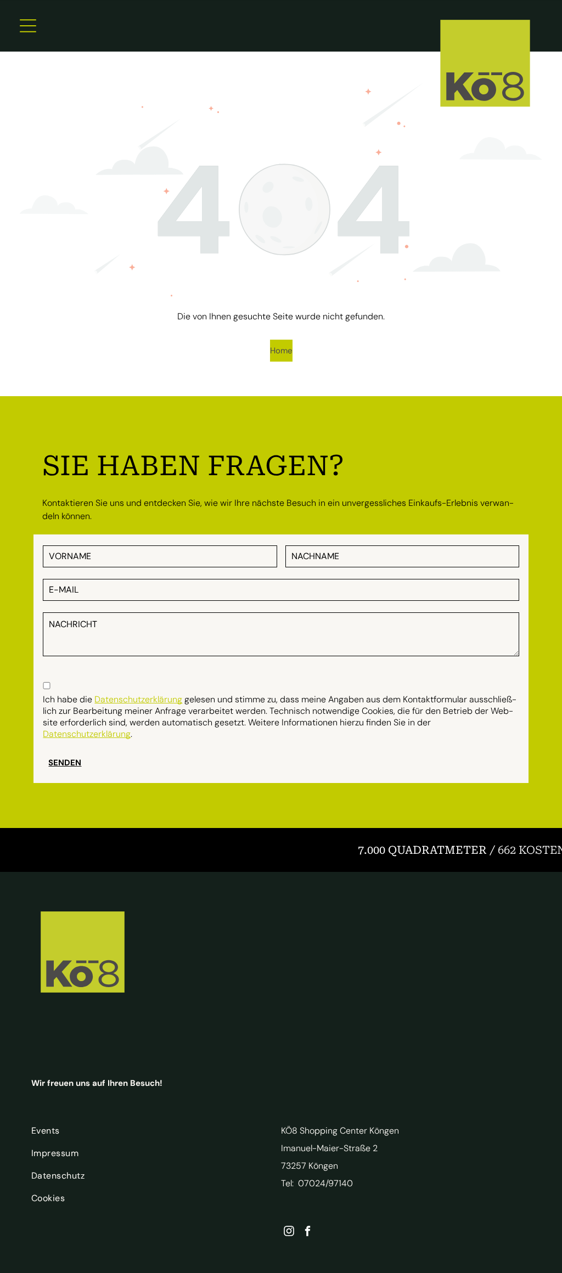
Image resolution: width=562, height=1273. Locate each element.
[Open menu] (28, 26)
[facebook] (308, 1232)
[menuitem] (146, 1133)
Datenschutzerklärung (138, 699)
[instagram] (289, 1232)
